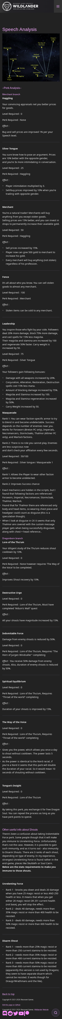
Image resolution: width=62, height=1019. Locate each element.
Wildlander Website (41, 1010)
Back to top (8, 994)
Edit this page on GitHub (11, 1005)
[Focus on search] (56, 1013)
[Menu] (58, 6)
